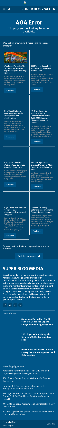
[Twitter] (20, 305)
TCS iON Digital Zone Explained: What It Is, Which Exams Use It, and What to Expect (42, 166)
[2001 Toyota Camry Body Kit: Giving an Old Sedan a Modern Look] (42, 57)
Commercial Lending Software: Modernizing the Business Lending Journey (42, 209)
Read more (10, 90)
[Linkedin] (15, 305)
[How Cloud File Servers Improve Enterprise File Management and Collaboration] (15, 102)
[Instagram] (10, 305)
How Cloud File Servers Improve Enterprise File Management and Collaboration (38, 352)
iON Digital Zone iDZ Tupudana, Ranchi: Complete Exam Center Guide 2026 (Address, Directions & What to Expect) (28, 396)
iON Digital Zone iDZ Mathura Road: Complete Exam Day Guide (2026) (14, 165)
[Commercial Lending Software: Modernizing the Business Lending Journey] (42, 198)
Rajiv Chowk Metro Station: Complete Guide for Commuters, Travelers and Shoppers (15, 211)
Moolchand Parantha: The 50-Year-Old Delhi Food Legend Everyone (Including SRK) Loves (37, 322)
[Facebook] (5, 305)
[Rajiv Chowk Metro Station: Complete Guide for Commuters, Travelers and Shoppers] (15, 198)
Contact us (51, 424)
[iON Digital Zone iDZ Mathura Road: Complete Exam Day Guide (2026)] (15, 153)
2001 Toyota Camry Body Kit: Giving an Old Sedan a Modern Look (41, 68)
